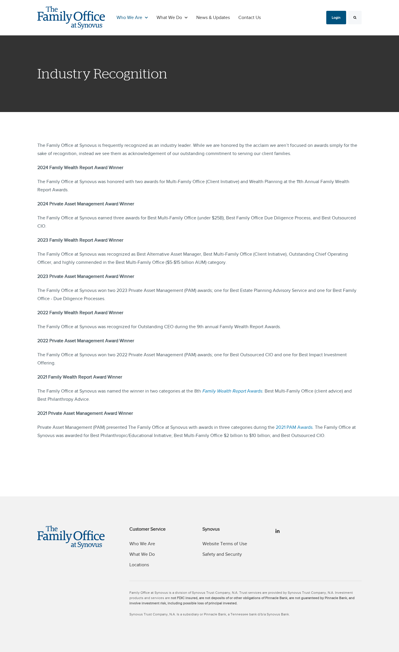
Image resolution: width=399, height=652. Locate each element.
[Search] (355, 17)
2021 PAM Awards (294, 427)
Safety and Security (222, 554)
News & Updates (213, 17)
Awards (232, 391)
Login (336, 18)
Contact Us (249, 17)
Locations (139, 564)
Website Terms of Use (224, 543)
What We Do (142, 554)
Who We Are (142, 543)
